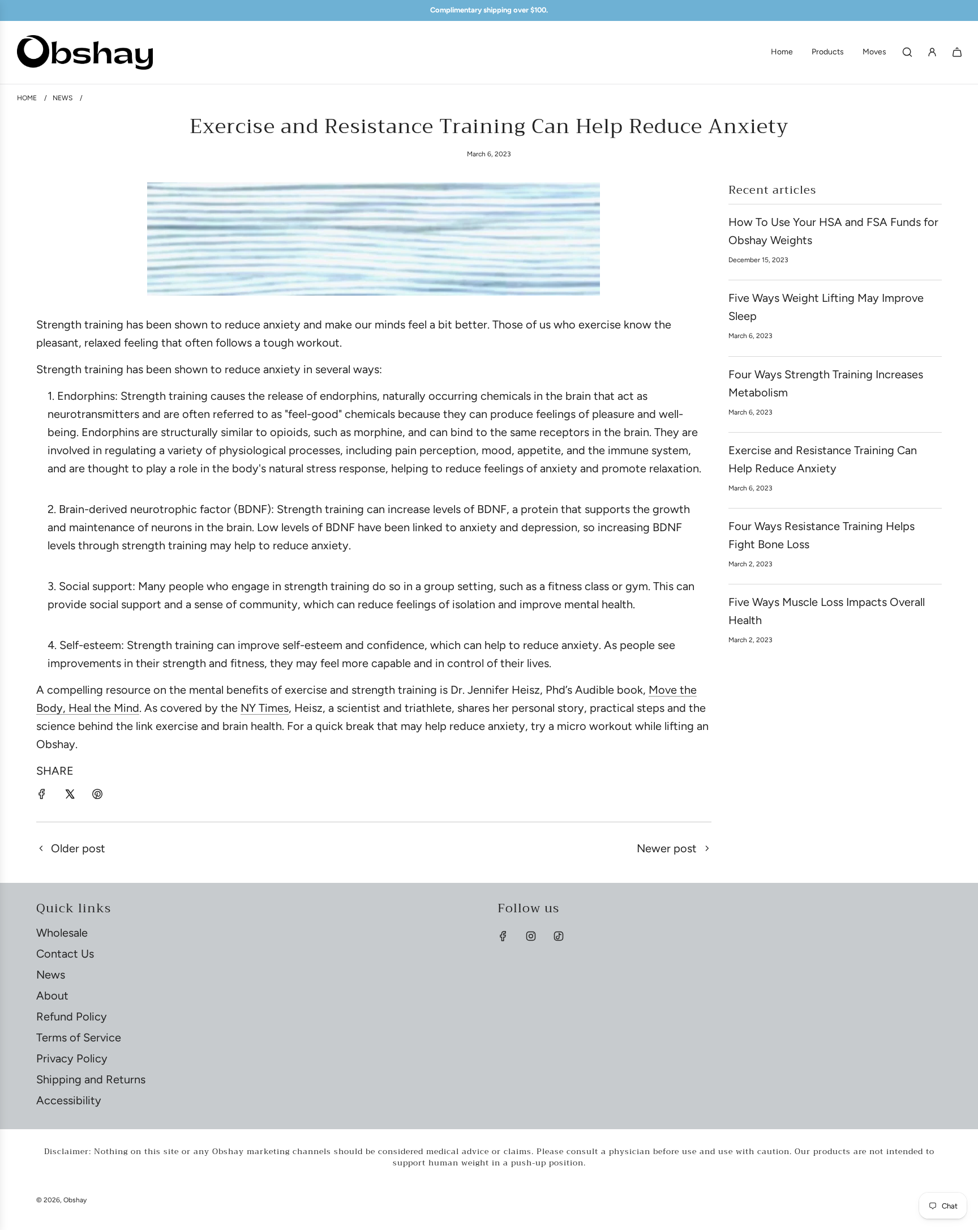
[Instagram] (530, 936)
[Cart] (957, 52)
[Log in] (932, 52)
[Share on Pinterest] (97, 796)
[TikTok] (558, 936)
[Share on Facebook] (41, 796)
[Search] (907, 52)
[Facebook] (503, 936)
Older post (78, 848)
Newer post (667, 848)
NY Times (265, 708)
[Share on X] (69, 796)
